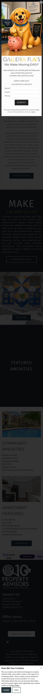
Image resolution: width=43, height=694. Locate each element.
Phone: (7, 96)
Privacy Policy (14, 685)
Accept (6, 690)
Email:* (7, 92)
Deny (16, 690)
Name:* (7, 88)
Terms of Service (25, 112)
